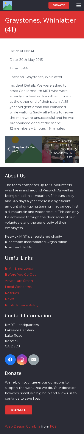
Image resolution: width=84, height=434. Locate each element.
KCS (53, 426)
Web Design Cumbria (22, 426)
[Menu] (78, 5)
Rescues (12, 293)
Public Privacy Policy (21, 305)
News (9, 299)
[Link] (7, 5)
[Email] (33, 359)
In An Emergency (19, 268)
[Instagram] (22, 359)
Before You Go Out (20, 274)
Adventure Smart (19, 281)
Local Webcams (18, 287)
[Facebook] (10, 359)
